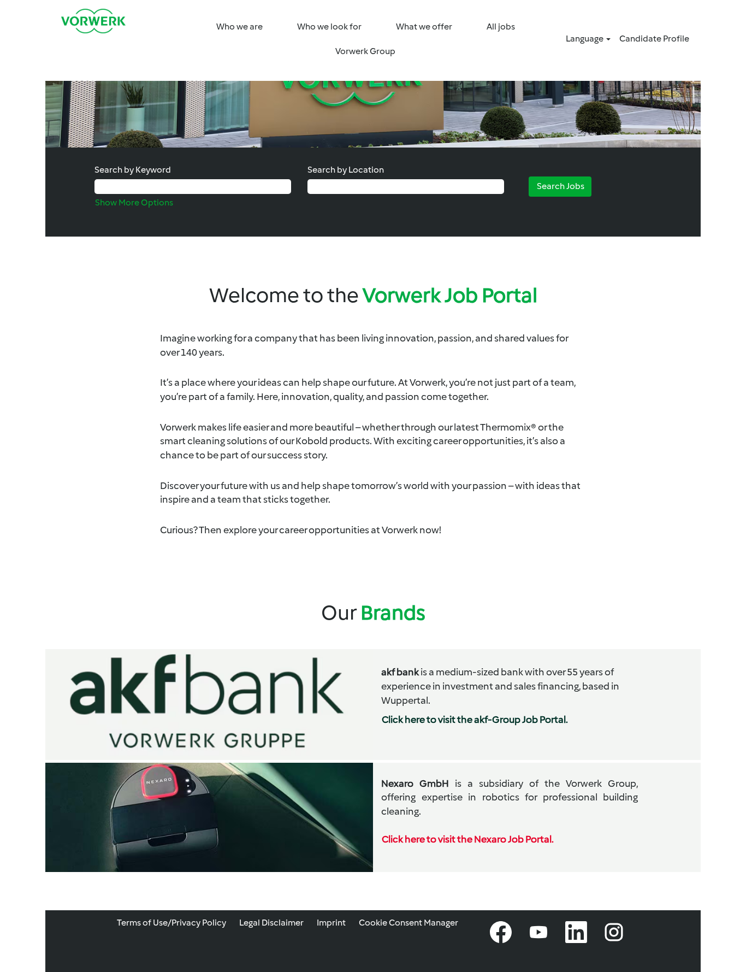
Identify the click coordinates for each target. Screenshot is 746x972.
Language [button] (585, 38)
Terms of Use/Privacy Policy (171, 922)
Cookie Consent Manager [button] (408, 922)
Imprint (331, 922)
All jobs (501, 26)
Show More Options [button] (134, 202)
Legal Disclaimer (271, 922)
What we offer (424, 26)
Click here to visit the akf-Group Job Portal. (475, 720)
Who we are (239, 26)
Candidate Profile (654, 38)
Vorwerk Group (365, 51)
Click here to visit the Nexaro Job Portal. (468, 839)
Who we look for (329, 26)
